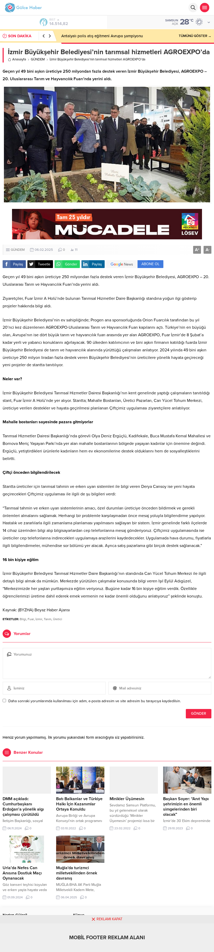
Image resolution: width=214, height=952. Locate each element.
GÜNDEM (38, 59)
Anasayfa (19, 59)
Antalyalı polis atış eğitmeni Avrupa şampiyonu (102, 36)
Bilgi (23, 619)
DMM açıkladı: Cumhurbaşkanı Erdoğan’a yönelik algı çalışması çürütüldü (23, 806)
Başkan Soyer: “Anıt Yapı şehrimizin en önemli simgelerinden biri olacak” (186, 806)
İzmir (38, 619)
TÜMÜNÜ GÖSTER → (195, 36)
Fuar (31, 619)
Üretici (57, 619)
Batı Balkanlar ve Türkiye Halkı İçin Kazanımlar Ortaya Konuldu (79, 804)
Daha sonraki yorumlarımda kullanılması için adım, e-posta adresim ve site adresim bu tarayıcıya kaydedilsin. (94, 701)
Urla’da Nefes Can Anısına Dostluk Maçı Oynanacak (22, 873)
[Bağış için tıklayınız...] (107, 236)
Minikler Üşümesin (127, 798)
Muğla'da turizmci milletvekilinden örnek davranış (76, 873)
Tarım (47, 619)
